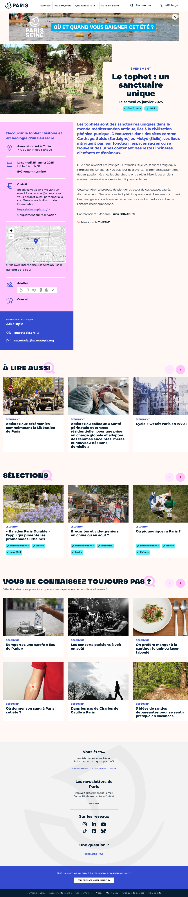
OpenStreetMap (52, 262)
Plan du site (154, 893)
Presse (99, 893)
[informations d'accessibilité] (37, 290)
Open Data (112, 893)
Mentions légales (36, 893)
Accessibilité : (70, 893)
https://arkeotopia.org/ (32, 209)
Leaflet (37, 262)
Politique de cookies (133, 893)
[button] (36, 241)
